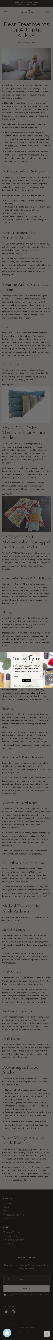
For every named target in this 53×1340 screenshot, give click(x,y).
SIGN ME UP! (26, 680)
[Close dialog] (50, 654)
